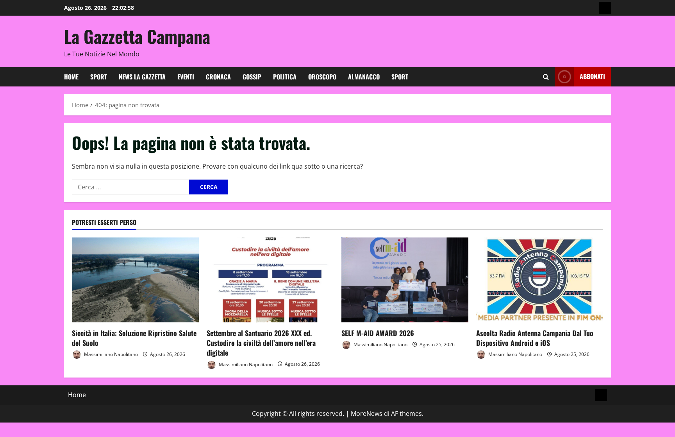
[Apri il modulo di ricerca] (546, 77)
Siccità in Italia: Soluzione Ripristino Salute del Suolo (134, 338)
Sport (98, 76)
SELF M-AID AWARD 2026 (377, 333)
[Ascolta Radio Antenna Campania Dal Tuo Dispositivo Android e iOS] (539, 279)
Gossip (252, 76)
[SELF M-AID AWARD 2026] (404, 279)
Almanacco (364, 76)
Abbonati (592, 76)
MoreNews (366, 413)
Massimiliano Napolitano (110, 354)
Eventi (185, 76)
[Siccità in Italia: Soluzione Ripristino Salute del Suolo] (135, 279)
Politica (284, 76)
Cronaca (218, 76)
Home (71, 76)
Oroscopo (322, 76)
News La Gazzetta (142, 76)
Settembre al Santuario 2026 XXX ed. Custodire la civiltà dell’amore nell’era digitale (261, 343)
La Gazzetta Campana (137, 36)
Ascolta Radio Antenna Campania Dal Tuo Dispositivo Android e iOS (534, 338)
